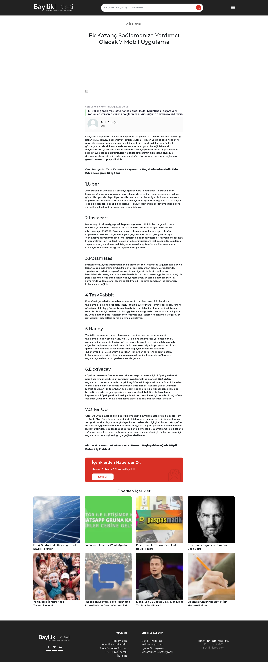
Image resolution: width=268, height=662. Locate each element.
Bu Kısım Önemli (116, 652)
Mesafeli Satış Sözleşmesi (157, 652)
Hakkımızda (119, 640)
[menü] (86, 91)
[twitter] (54, 647)
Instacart (108, 231)
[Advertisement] (134, 68)
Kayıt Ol (102, 476)
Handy (119, 338)
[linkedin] (60, 647)
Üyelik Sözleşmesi (152, 648)
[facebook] (48, 647)
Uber (139, 190)
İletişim (122, 655)
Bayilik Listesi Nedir (114, 644)
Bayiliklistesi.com (213, 647)
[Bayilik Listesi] (53, 7)
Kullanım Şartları (152, 644)
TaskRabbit (127, 304)
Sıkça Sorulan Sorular (113, 648)
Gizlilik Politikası (152, 640)
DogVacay (164, 378)
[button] (136, 24)
